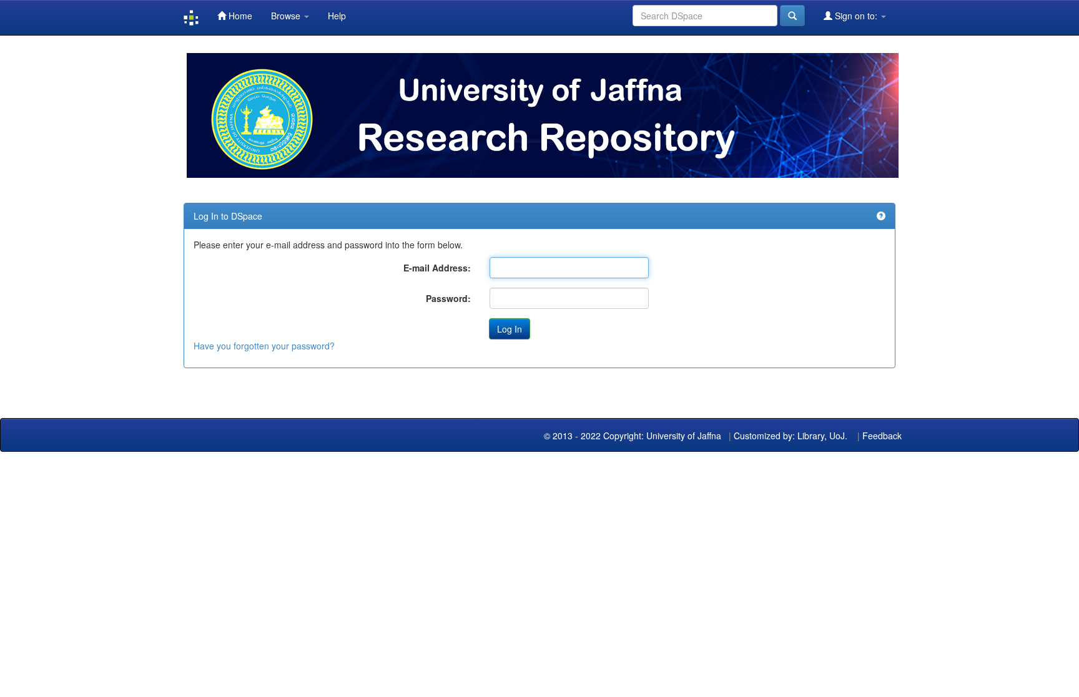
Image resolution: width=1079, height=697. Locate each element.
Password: (448, 298)
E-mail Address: (437, 267)
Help (337, 15)
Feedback (882, 435)
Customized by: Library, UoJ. (790, 435)
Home (239, 15)
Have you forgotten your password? (264, 345)
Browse (287, 15)
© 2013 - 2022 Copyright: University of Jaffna (634, 435)
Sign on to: (856, 15)
